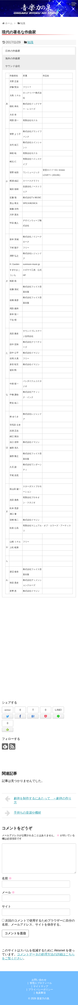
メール (8, 892)
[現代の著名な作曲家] (33, 716)
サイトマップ (40, 986)
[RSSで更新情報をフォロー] (12, 746)
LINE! (58, 709)
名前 (7, 878)
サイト (6, 906)
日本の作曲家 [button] (12, 50)
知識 (30, 42)
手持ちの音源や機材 (27, 812)
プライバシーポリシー (40, 989)
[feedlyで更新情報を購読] (5, 746)
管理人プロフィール (41, 983)
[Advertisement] (39, 649)
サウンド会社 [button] (12, 66)
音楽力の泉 (43, 998)
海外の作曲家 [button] (12, 58)
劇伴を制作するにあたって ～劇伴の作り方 (42, 800)
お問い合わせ (39, 979)
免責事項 (41, 992)
